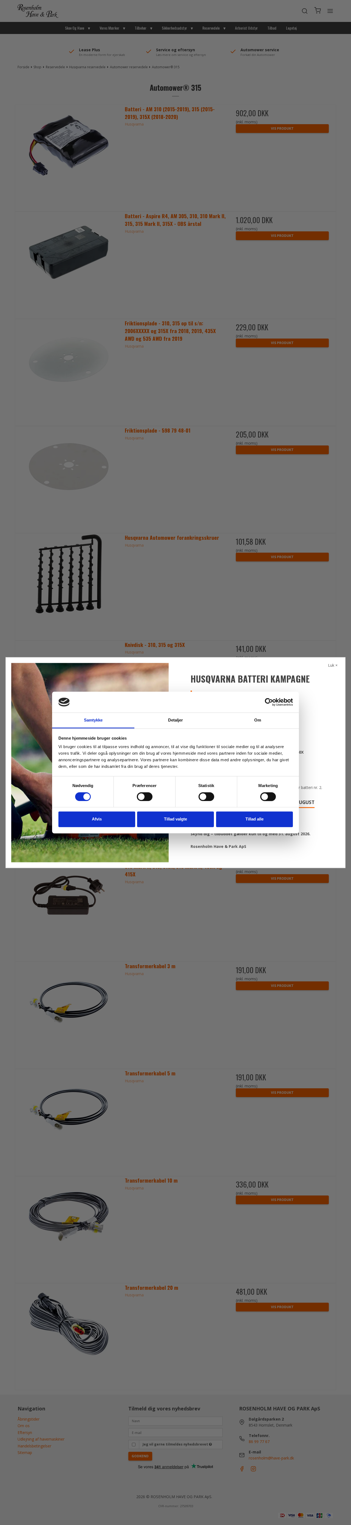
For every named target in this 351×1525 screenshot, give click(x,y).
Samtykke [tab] (93, 720)
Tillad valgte (175, 819)
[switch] (144, 796)
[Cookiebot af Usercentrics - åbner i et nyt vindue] (269, 702)
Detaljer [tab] (175, 720)
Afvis (97, 819)
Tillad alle (254, 819)
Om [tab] (257, 720)
